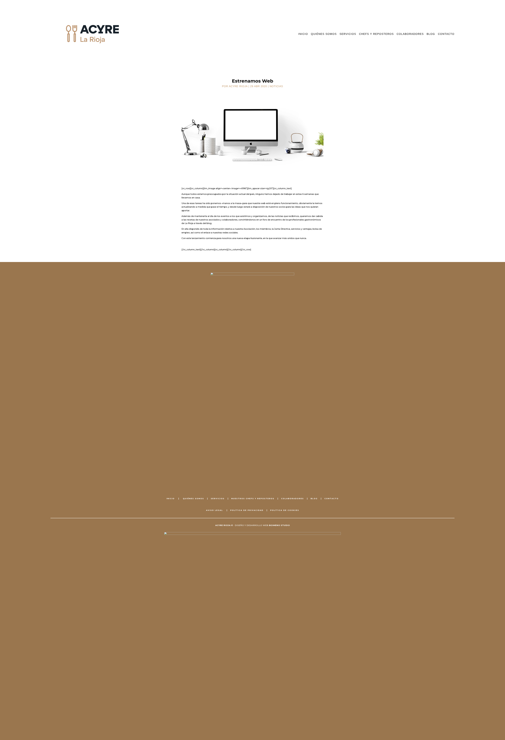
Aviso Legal (214, 510)
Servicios (348, 33)
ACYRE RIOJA (238, 86)
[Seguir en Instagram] (255, 486)
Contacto (446, 33)
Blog (431, 33)
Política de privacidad (246, 510)
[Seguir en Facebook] (249, 486)
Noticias (276, 86)
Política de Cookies (284, 510)
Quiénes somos (324, 33)
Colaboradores (410, 33)
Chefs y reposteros (376, 33)
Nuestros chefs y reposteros (252, 498)
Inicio (303, 33)
